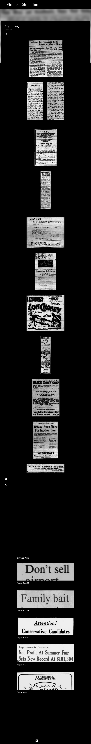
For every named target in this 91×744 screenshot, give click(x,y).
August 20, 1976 (23, 610)
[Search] (41, 4)
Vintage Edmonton (22, 4)
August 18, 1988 (23, 583)
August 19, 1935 (22, 637)
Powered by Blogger (47, 741)
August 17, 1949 (22, 665)
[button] (6, 34)
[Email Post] (6, 480)
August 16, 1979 (23, 692)
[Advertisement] (45, 529)
